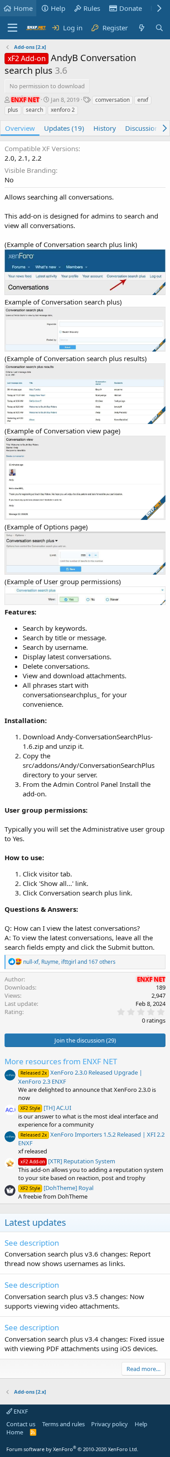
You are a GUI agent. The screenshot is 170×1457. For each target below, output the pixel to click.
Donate (130, 8)
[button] (12, 28)
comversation (112, 100)
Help (58, 8)
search (34, 110)
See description (32, 1243)
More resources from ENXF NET (61, 1061)
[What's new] (141, 27)
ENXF (20, 1411)
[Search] (159, 27)
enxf (142, 100)
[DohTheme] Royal (56, 1188)
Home (23, 8)
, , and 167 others (69, 962)
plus (13, 110)
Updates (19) (64, 128)
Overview (20, 128)
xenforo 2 (63, 110)
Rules (91, 8)
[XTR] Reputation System (67, 1161)
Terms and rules (63, 1424)
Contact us (20, 1424)
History (104, 128)
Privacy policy (109, 1424)
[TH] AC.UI (45, 1108)
